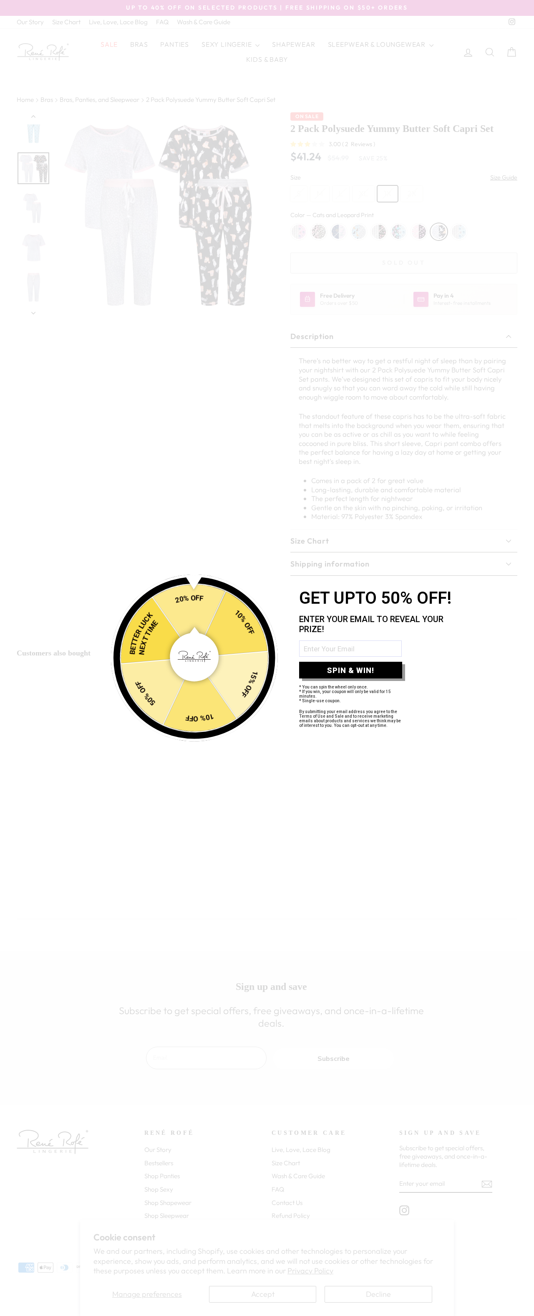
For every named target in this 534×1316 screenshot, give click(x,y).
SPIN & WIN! (350, 670)
